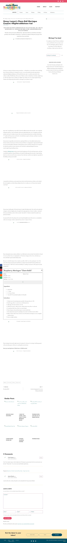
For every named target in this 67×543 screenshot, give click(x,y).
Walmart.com (11, 151)
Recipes (32, 12)
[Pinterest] (63, 1)
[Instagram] (60, 1)
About (44, 6)
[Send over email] (1, 278)
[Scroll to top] (65, 539)
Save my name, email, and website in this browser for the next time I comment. (17, 515)
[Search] (62, 55)
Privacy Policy (11, 541)
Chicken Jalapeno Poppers (21, 440)
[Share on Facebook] (1, 265)
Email (18, 511)
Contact (57, 6)
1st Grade (9, 382)
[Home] (3, 18)
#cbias (5, 382)
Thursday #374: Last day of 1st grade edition (36, 416)
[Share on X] (1, 268)
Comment (6, 494)
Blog (50, 6)
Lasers (27, 12)
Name (5, 511)
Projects (21, 12)
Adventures (52, 12)
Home (38, 6)
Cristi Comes (11, 457)
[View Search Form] (63, 7)
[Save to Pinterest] (1, 270)
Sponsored (18, 382)
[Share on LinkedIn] (1, 273)
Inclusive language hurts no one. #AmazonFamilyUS (37, 388)
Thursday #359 (6, 388)
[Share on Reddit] (1, 275)
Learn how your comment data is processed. (26, 523)
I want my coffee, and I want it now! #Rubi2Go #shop (22, 417)
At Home (45, 12)
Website (32, 511)
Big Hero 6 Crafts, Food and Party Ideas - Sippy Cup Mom (18, 471)
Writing (39, 12)
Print (41, 270)
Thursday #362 (36, 438)
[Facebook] (58, 1)
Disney (14, 382)
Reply (41, 457)
